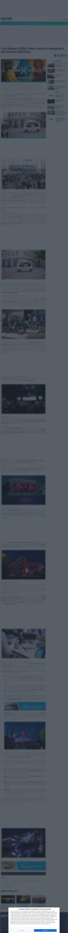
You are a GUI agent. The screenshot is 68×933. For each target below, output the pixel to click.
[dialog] (34, 920)
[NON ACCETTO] (15, 906)
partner (19, 911)
